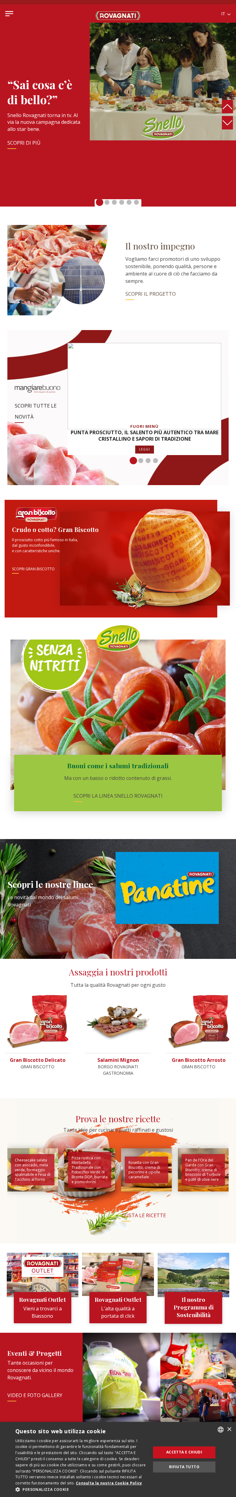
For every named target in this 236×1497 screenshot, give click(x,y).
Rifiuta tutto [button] (184, 1466)
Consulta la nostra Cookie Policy (109, 1483)
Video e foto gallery (34, 1395)
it (223, 14)
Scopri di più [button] (24, 142)
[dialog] (118, 1459)
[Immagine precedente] (227, 106)
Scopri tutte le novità (36, 411)
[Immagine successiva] (227, 123)
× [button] (229, 1429)
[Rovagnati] (118, 13)
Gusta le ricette (144, 1215)
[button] (99, 202)
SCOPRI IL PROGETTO (150, 294)
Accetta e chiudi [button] (184, 1452)
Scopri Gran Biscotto (33, 569)
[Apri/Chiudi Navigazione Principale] (9, 13)
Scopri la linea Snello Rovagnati (118, 795)
